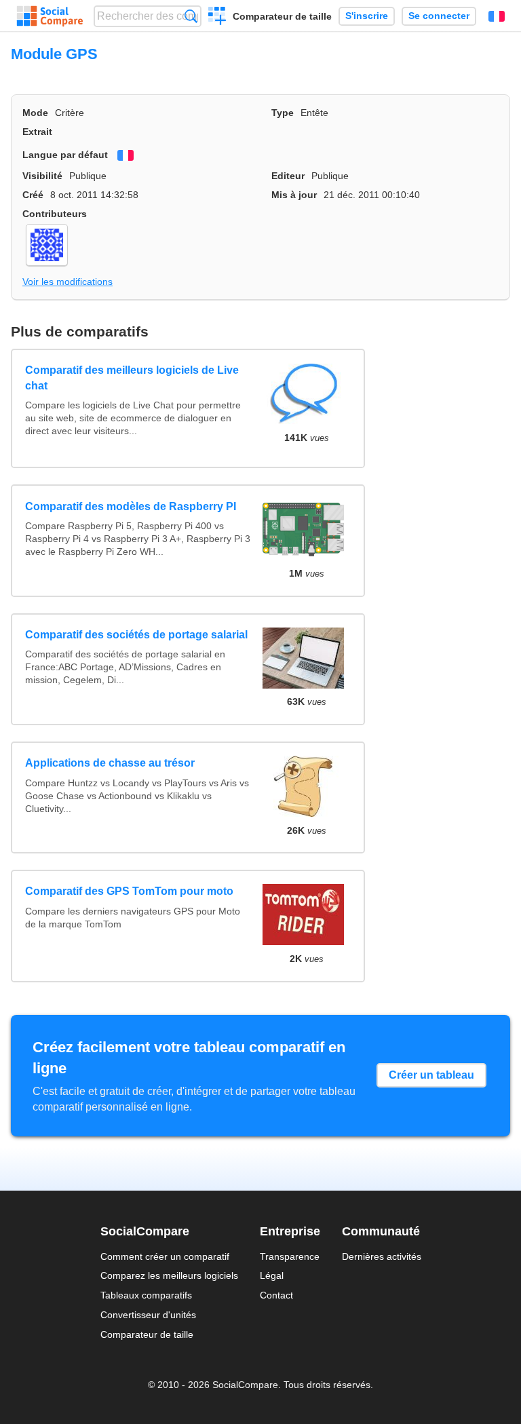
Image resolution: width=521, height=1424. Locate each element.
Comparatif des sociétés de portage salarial (136, 634)
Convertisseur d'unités (148, 1314)
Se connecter (438, 16)
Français (496, 16)
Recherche (191, 15)
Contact (276, 1295)
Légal (272, 1275)
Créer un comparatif (217, 17)
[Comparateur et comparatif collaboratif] (50, 16)
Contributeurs (54, 213)
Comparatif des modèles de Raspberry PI (130, 506)
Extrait (37, 131)
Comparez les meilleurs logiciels (169, 1275)
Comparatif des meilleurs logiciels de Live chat (132, 377)
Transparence (290, 1256)
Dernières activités (381, 1256)
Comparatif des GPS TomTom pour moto (129, 891)
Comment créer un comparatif (164, 1256)
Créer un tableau (431, 1075)
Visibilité (42, 175)
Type (282, 112)
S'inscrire (366, 16)
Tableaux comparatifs (146, 1295)
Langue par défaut (65, 154)
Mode (35, 112)
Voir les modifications (67, 281)
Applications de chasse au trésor (110, 763)
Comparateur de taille (282, 16)
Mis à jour (294, 194)
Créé (32, 194)
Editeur (288, 175)
